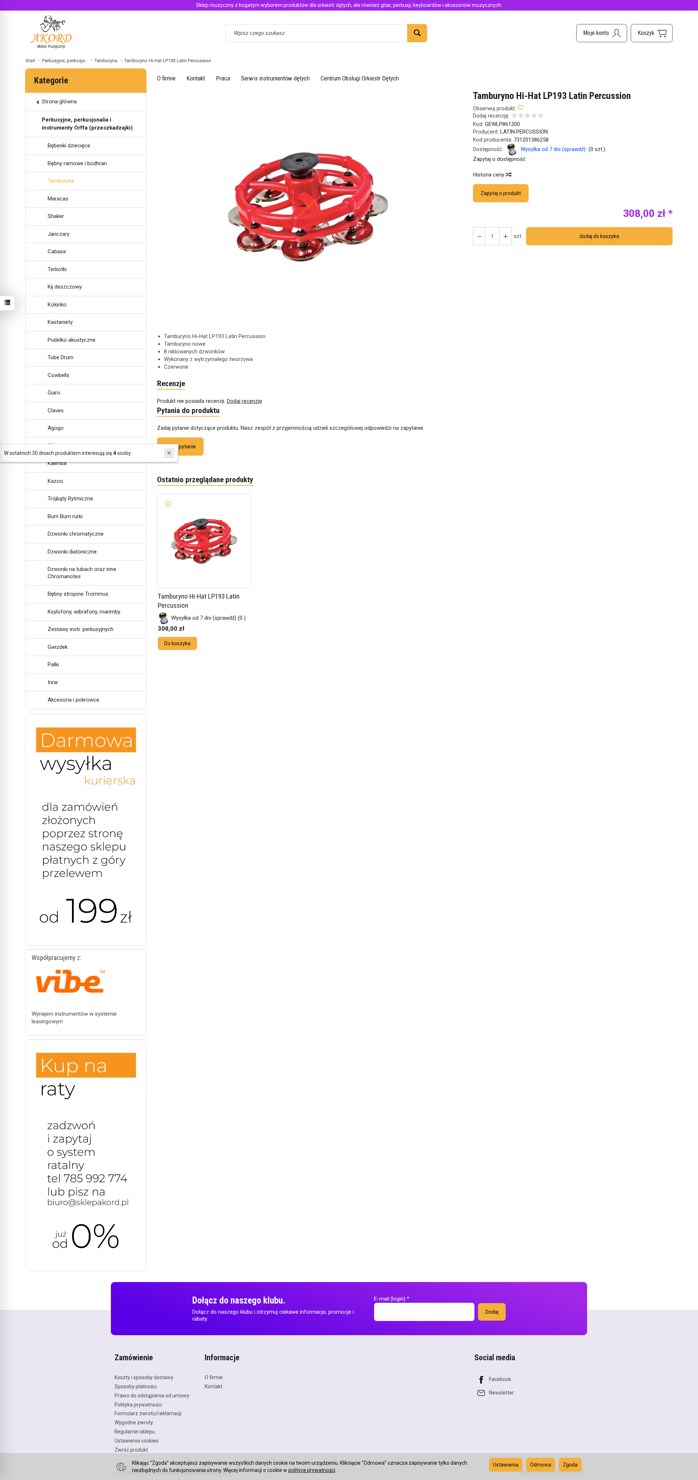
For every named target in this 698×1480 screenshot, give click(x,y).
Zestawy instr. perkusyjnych (80, 629)
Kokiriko (57, 304)
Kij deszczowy (65, 286)
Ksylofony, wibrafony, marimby (84, 611)
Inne (53, 682)
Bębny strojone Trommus (78, 594)
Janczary (58, 234)
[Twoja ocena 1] (514, 116)
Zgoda (570, 1465)
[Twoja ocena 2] (521, 116)
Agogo (56, 428)
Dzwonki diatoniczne (72, 551)
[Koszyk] (652, 33)
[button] (308, 206)
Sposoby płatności (136, 1386)
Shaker (56, 216)
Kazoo (55, 481)
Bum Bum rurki (65, 516)
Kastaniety (60, 322)
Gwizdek (58, 647)
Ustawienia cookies (137, 1441)
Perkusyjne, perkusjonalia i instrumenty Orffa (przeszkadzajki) (87, 123)
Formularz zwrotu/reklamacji (148, 1413)
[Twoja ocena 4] (534, 116)
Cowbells (58, 375)
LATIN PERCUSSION (524, 131)
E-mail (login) (389, 1299)
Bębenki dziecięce (69, 145)
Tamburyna (61, 181)
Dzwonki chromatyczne (76, 534)
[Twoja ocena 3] (527, 116)
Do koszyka (177, 643)
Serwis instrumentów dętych (275, 78)
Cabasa (57, 251)
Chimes (57, 446)
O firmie (166, 78)
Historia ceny (489, 174)
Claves (56, 410)
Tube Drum (60, 357)
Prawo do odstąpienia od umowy (152, 1395)
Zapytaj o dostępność (499, 159)
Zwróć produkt (131, 1450)
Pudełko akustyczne (72, 340)
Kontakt (195, 78)
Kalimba (57, 463)
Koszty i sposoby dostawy (144, 1377)
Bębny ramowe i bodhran (77, 163)
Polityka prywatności (138, 1405)
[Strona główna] (50, 32)
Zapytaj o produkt (501, 193)
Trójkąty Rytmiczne (70, 498)
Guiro (54, 392)
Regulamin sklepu (135, 1432)
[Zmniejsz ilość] (505, 236)
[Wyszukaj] (417, 33)
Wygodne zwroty (134, 1422)
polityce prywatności (311, 1470)
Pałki (53, 664)
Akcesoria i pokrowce (73, 700)
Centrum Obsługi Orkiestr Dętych (360, 78)
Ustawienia (505, 1465)
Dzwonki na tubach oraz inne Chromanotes (82, 573)
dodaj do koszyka (599, 236)
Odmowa (540, 1465)
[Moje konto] (601, 33)
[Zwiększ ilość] (479, 236)
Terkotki (57, 269)
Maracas (58, 198)
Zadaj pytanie (180, 446)
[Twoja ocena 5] (540, 116)
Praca (223, 78)
